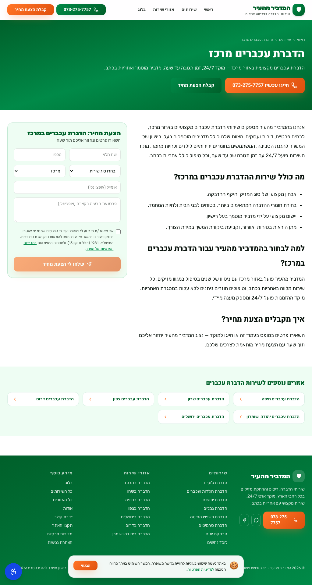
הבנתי (85, 565)
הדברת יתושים (215, 499)
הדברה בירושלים (135, 516)
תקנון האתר (62, 525)
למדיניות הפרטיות (200, 569)
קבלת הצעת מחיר (31, 9)
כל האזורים (63, 499)
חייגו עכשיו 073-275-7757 (260, 85)
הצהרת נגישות (60, 542)
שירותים (189, 9)
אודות (68, 508)
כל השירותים (62, 491)
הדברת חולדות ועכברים (207, 491)
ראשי (208, 9)
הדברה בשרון (138, 491)
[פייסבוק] (244, 520)
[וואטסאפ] (256, 520)
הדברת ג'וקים (215, 482)
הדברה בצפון (139, 508)
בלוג (142, 9)
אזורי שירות (163, 9)
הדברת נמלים (215, 508)
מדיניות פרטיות (60, 534)
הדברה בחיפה (137, 499)
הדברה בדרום (138, 525)
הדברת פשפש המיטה (208, 516)
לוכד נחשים (217, 542)
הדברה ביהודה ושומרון (131, 534)
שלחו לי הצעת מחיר (63, 264)
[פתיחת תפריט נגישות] (13, 571)
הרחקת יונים (216, 534)
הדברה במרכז (137, 482)
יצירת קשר (63, 516)
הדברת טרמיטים (213, 525)
